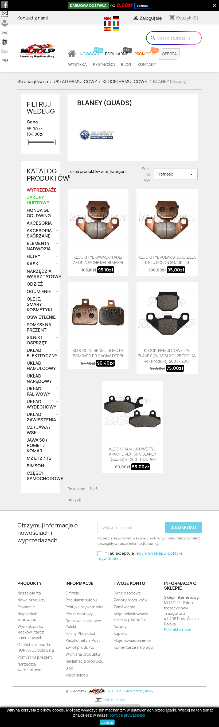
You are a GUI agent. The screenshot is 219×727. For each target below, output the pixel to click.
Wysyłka (77, 64)
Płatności (104, 64)
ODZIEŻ (35, 284)
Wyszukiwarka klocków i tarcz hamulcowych (30, 632)
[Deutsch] (115, 18)
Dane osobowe (127, 593)
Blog (126, 64)
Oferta (169, 54)
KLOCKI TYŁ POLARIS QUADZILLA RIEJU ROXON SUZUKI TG (167, 260)
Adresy (120, 626)
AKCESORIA (39, 223)
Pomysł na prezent (34, 657)
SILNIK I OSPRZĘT (37, 340)
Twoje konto (129, 583)
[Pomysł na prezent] (4, 42)
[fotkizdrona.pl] (4, 60)
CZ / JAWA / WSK (39, 430)
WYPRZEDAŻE (40, 190)
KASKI (33, 264)
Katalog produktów (48, 174)
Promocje (145, 54)
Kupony (120, 633)
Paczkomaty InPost (82, 640)
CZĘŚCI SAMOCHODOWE (40, 476)
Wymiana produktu (82, 654)
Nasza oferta (29, 593)
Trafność (176, 174)
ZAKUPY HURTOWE (38, 200)
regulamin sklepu (150, 553)
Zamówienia (124, 606)
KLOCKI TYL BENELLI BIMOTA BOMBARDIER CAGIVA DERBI (98, 353)
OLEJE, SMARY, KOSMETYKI (39, 304)
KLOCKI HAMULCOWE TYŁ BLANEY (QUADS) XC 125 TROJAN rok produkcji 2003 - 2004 (167, 356)
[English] (107, 18)
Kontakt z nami (32, 18)
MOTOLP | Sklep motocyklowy (130, 691)
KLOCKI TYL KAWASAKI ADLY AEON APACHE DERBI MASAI (98, 260)
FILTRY (33, 256)
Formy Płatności (80, 633)
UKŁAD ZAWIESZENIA (40, 417)
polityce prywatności (127, 715)
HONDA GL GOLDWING (39, 213)
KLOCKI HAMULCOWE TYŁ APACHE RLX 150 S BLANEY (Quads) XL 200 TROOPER (132, 454)
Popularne (116, 54)
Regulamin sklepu (81, 599)
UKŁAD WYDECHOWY (40, 404)
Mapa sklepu (76, 675)
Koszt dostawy (79, 613)
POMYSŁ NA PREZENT (39, 327)
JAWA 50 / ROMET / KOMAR (37, 445)
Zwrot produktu (79, 647)
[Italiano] (115, 23)
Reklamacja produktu (84, 661)
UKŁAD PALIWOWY (38, 391)
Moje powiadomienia (132, 640)
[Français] (107, 23)
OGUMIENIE (39, 291)
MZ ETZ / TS (39, 458)
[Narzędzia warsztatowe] (4, 51)
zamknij (107, 722)
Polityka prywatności (84, 606)
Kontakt (147, 64)
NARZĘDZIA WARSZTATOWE (40, 274)
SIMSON (35, 466)
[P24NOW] (4, 14)
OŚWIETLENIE (40, 317)
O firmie (72, 593)
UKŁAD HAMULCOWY (40, 365)
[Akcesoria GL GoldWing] (4, 32)
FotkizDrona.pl (113, 699)
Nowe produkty (31, 599)
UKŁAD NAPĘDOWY (39, 378)
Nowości (89, 54)
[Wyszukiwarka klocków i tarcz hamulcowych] (4, 23)
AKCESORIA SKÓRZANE (39, 233)
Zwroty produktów (130, 599)
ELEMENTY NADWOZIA (39, 246)
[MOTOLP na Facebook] (4, 4)
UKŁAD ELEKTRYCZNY (40, 353)
